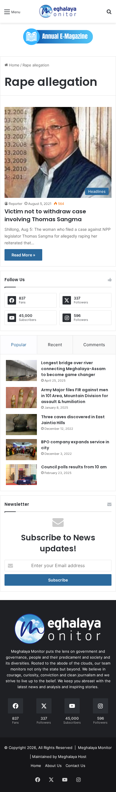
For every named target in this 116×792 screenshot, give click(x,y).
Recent (55, 344)
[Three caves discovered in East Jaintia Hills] (21, 424)
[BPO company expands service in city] (21, 449)
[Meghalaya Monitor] (58, 11)
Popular (18, 344)
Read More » (23, 254)
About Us (53, 765)
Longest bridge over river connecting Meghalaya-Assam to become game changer (73, 368)
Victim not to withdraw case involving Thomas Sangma (45, 215)
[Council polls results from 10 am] (21, 474)
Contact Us (75, 765)
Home (13, 65)
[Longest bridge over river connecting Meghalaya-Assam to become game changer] (21, 370)
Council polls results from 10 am (74, 467)
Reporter (15, 204)
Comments (94, 344)
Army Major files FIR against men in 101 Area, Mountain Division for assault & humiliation (74, 395)
